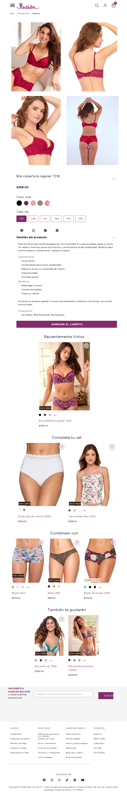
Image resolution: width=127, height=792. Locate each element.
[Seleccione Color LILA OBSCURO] (40, 203)
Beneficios (23, 281)
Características (26, 257)
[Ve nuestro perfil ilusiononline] (46, 230)
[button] (96, 5)
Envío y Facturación (47, 743)
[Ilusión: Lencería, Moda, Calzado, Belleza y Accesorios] (28, 6)
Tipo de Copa (23, 13)
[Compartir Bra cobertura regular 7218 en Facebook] (22, 230)
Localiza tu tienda (18, 748)
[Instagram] (52, 780)
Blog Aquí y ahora (74, 753)
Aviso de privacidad (47, 748)
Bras (12, 13)
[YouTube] (82, 780)
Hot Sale (98, 748)
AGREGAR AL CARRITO (66, 324)
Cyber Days (99, 743)
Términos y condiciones (49, 753)
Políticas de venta (46, 739)
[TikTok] (67, 780)
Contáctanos (16, 734)
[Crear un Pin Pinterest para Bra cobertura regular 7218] (57, 230)
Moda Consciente (74, 757)
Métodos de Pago (18, 743)
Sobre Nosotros (73, 734)
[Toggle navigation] (12, 5)
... (55, 414)
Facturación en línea (19, 753)
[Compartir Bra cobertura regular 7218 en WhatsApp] (34, 230)
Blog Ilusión (71, 748)
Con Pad (36, 13)
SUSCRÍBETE (108, 695)
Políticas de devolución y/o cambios (48, 735)
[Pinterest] (74, 780)
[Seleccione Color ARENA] (33, 203)
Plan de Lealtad (73, 739)
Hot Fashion (99, 753)
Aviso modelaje (45, 757)
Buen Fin (98, 734)
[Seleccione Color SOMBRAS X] (47, 203)
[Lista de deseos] (113, 178)
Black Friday (99, 739)
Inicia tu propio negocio (77, 743)
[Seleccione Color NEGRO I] (19, 203)
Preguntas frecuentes (20, 739)
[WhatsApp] (59, 780)
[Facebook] (44, 780)
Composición (25, 311)
